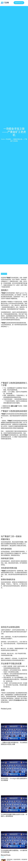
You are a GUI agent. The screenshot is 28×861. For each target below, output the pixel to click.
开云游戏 (8, 139)
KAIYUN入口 (19, 3)
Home (3, 139)
